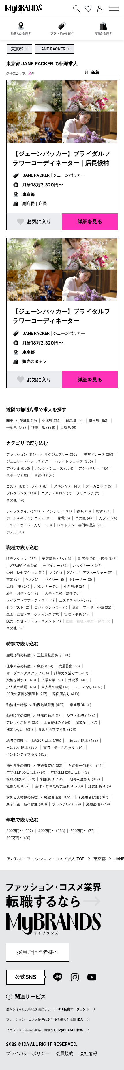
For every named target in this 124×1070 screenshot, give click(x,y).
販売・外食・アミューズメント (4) (33, 621)
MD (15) (55, 572)
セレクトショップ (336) (74, 461)
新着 (95, 72)
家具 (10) (84, 511)
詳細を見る (90, 221)
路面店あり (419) (65, 694)
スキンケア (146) (67, 486)
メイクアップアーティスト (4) (30, 600)
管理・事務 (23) (77, 614)
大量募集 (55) (69, 666)
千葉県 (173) (16, 427)
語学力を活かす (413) (71, 673)
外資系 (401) (78, 680)
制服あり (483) (52, 779)
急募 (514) (45, 666)
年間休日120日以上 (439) (70, 772)
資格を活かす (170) (21, 680)
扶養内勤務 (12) (49, 715)
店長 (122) (109, 558)
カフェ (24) (108, 518)
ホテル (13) (15, 532)
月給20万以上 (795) (45, 740)
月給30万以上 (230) (22, 747)
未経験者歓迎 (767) (93, 797)
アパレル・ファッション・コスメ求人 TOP (45, 858)
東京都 (99, 858)
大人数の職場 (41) (55, 687)
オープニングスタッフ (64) (27, 673)
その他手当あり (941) (85, 765)
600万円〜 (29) (18, 838)
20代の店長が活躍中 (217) (27, 694)
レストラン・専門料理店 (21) (80, 525)
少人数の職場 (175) (21, 687)
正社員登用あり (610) (54, 655)
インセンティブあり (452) (27, 754)
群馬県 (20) (75, 420)
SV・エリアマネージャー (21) (90, 572)
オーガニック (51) (100, 486)
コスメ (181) (15, 486)
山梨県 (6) (68, 427)
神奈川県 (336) (43, 427)
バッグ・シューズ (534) (54, 468)
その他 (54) (15, 628)
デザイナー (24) (55, 565)
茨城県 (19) (28, 420)
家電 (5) (64, 518)
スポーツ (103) (18, 475)
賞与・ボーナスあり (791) (63, 747)
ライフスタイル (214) (23, 511)
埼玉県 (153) (98, 420)
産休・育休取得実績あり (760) (59, 786)
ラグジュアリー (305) (61, 454)
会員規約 (64, 1053)
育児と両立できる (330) (57, 729)
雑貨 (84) (103, 511)
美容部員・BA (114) (57, 558)
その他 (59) (15, 500)
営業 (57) (13, 579)
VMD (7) (33, 579)
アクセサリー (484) (94, 468)
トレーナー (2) (80, 579)
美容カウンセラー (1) (50, 607)
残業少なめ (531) (19, 729)
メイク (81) (40, 486)
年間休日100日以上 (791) (26, 772)
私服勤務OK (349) (20, 779)
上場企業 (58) (52, 680)
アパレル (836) (18, 468)
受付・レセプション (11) (25, 572)
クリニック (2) (87, 493)
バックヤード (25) (87, 565)
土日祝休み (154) (57, 722)
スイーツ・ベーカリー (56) (31, 525)
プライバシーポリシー (27, 1053)
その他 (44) (84, 518)
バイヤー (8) (54, 579)
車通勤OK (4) (80, 705)
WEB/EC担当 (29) (23, 565)
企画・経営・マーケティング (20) (32, 614)
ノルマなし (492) (88, 687)
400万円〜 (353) (51, 831)
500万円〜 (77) (82, 831)
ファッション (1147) (22, 454)
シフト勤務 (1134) (81, 715)
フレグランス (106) (21, 493)
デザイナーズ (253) (99, 454)
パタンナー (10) (46, 586)
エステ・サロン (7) (56, 493)
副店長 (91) (86, 558)
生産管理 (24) (75, 586)
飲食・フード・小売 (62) (91, 607)
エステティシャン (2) (76, 600)
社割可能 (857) (18, 786)
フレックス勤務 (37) (22, 722)
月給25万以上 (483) (82, 740)
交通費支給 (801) (50, 765)
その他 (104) (44, 475)
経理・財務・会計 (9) (23, 593)
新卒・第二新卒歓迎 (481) (26, 804)
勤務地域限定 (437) (49, 705)
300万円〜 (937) (19, 831)
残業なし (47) (86, 722)
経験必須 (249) (98, 804)
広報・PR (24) (17, 586)
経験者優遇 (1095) (58, 797)
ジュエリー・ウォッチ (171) (28, 461)
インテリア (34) (59, 511)
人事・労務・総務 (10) (62, 593)
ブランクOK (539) (66, 804)
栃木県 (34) (51, 420)
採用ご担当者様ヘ (38, 952)
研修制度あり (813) (85, 779)
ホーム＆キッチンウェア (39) (29, 518)
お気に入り (39, 221)
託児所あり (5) (99, 786)
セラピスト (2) (17, 607)
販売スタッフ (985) (21, 558)
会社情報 (88, 1053)
